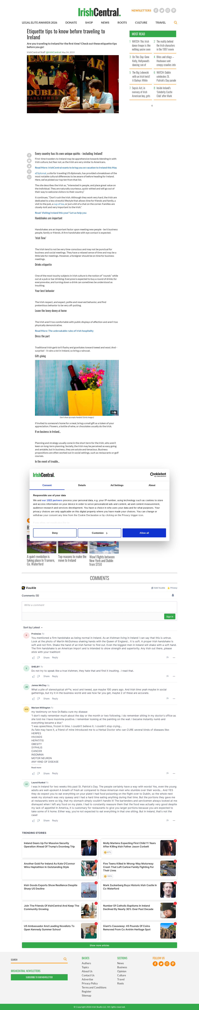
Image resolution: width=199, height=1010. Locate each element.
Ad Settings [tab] (117, 485)
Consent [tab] (47, 485)
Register (86, 991)
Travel (121, 979)
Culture (121, 975)
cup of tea (59, 203)
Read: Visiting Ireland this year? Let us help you (60, 212)
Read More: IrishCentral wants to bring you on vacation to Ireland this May (76, 167)
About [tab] (152, 485)
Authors (86, 963)
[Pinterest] (173, 10)
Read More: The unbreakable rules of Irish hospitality (64, 330)
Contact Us (88, 975)
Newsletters (141, 10)
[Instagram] (167, 10)
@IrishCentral (53, 52)
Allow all (144, 533)
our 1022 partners (52, 500)
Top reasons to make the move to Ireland (72, 558)
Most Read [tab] (138, 34)
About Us (87, 971)
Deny (55, 533)
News (120, 963)
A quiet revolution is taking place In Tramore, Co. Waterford (41, 560)
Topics (85, 967)
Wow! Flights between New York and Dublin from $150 (102, 560)
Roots (120, 983)
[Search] (175, 23)
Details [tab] (82, 485)
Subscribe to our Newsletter (39, 977)
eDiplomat (40, 173)
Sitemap (86, 995)
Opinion (121, 971)
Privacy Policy (90, 983)
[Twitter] (161, 10)
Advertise (87, 979)
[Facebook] (155, 10)
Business (122, 967)
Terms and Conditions (94, 987)
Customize (98, 533)
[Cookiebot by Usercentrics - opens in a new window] (152, 475)
